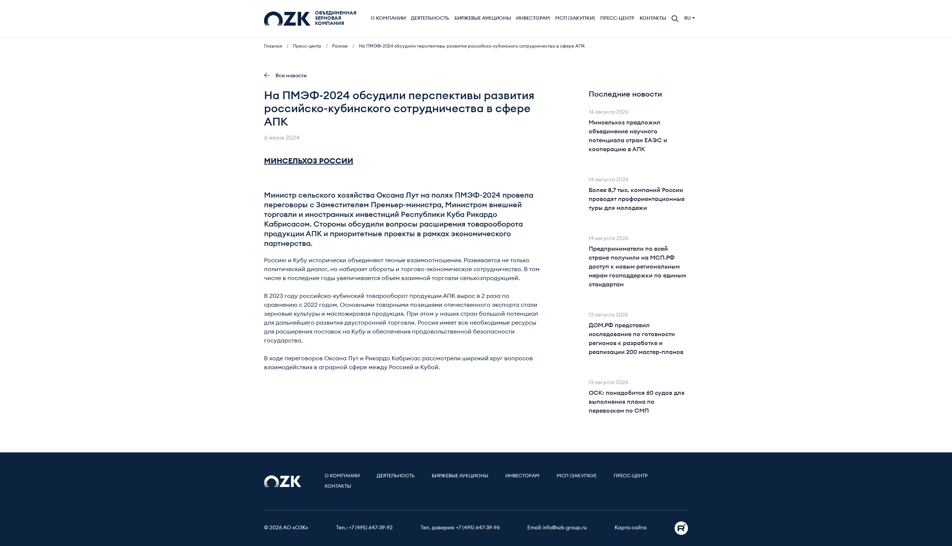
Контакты (653, 18)
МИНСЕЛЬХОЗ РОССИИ (308, 161)
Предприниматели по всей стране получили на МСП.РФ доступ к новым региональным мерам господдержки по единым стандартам (637, 266)
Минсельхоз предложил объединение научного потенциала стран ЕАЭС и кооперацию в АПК (628, 136)
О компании (388, 18)
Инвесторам (533, 18)
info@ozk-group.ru (565, 527)
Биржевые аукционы (482, 18)
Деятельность (430, 18)
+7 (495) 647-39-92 (371, 527)
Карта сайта (631, 527)
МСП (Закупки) (575, 18)
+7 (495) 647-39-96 (478, 527)
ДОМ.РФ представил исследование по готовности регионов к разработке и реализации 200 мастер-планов (636, 338)
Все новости (291, 75)
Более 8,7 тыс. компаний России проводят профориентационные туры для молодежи (637, 199)
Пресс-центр (617, 18)
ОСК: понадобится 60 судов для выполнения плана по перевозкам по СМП (637, 402)
